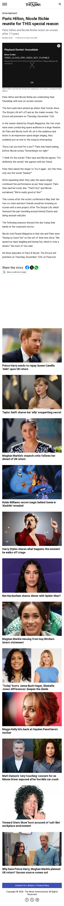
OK (32, 82)
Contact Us (20, 885)
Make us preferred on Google (16, 272)
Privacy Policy (42, 885)
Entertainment (9, 13)
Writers (31, 885)
